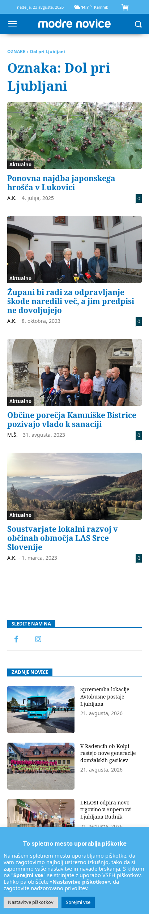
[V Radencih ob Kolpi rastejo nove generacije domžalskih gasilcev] (40, 766)
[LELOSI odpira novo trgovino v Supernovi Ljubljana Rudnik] (40, 822)
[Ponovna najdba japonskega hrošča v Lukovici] (74, 135)
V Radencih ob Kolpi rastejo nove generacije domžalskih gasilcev (108, 753)
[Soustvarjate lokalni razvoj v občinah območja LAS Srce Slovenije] (74, 486)
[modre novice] (74, 23)
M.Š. (12, 434)
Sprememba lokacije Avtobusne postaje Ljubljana (104, 696)
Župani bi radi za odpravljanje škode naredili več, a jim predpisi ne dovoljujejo (70, 301)
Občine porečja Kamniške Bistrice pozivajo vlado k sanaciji (71, 419)
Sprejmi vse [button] (78, 902)
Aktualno (20, 164)
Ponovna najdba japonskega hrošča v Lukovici (61, 182)
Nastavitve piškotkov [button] (31, 902)
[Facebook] (16, 640)
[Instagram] (38, 640)
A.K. (12, 198)
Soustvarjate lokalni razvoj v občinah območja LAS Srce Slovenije (62, 538)
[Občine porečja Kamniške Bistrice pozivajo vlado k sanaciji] (74, 372)
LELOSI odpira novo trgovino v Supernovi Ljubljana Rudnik (106, 809)
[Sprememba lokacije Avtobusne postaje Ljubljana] (40, 709)
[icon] (125, 8)
